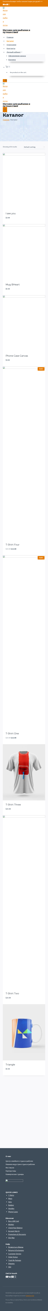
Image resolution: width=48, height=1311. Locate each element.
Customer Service (14, 1254)
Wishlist (11, 1224)
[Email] (7, 5)
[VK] (5, 5)
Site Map (11, 1238)
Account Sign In (14, 1231)
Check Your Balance (15, 1228)
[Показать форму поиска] (5, 80)
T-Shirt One (12, 733)
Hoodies (11, 1208)
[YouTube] (4, 5)
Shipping (11, 1264)
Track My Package (14, 1260)
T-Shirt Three (13, 804)
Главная (10, 37)
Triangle (10, 1064)
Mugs (10, 1198)
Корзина (12, 59)
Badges (11, 1205)
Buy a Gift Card (13, 1221)
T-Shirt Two (12, 993)
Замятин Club (30, 1295)
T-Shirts (11, 1195)
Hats (10, 1202)
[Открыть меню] (5, 109)
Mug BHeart (13, 284)
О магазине (11, 45)
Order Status (13, 1257)
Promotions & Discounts (17, 1234)
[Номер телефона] (9, 5)
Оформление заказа (17, 56)
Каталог (10, 41)
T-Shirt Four (12, 544)
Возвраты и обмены (15, 1247)
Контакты (11, 48)
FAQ (9, 1267)
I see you (11, 213)
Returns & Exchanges (16, 1250)
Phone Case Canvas (17, 355)
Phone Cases (13, 1212)
